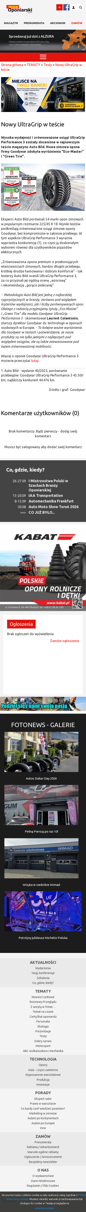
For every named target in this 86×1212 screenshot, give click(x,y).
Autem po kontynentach (43, 1118)
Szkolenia (43, 978)
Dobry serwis (43, 1041)
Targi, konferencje (43, 973)
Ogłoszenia (21, 624)
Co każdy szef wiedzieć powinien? (43, 1108)
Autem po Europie (43, 1123)
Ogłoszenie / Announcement (43, 1157)
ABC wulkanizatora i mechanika (43, 1051)
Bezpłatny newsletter (43, 1162)
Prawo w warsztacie (43, 1103)
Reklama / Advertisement (43, 1147)
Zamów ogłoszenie (64, 641)
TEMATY (33, 65)
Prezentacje (43, 1031)
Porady (43, 1093)
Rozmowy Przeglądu (43, 1001)
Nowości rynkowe (43, 997)
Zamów (76, 23)
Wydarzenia (43, 968)
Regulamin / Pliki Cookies (43, 1185)
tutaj (34, 360)
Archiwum (57, 23)
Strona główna (12, 65)
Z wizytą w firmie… (43, 1007)
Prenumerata (34, 23)
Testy (48, 65)
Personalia (43, 1021)
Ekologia (43, 1026)
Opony (43, 1065)
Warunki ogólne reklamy (43, 1152)
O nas (43, 1170)
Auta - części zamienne (43, 1070)
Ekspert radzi (43, 1098)
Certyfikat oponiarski (43, 1016)
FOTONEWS (43, 725)
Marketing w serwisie (43, 1113)
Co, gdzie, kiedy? (25, 470)
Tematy (43, 991)
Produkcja (43, 1079)
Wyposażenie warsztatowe (43, 1074)
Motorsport (43, 1046)
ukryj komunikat (44, 1208)
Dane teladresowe (43, 1181)
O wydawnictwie (43, 1176)
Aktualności (43, 962)
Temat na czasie (43, 1011)
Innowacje (43, 1084)
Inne (43, 1128)
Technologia (43, 1059)
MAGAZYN (11, 23)
